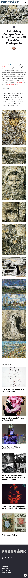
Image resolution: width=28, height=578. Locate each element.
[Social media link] (2, 558)
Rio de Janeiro (11, 84)
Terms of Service (6, 570)
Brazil (3, 67)
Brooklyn (19, 82)
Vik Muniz (13, 65)
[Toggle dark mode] (25, 575)
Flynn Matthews (15, 52)
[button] (22, 2)
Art (14, 27)
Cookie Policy (5, 566)
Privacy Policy (5, 568)
